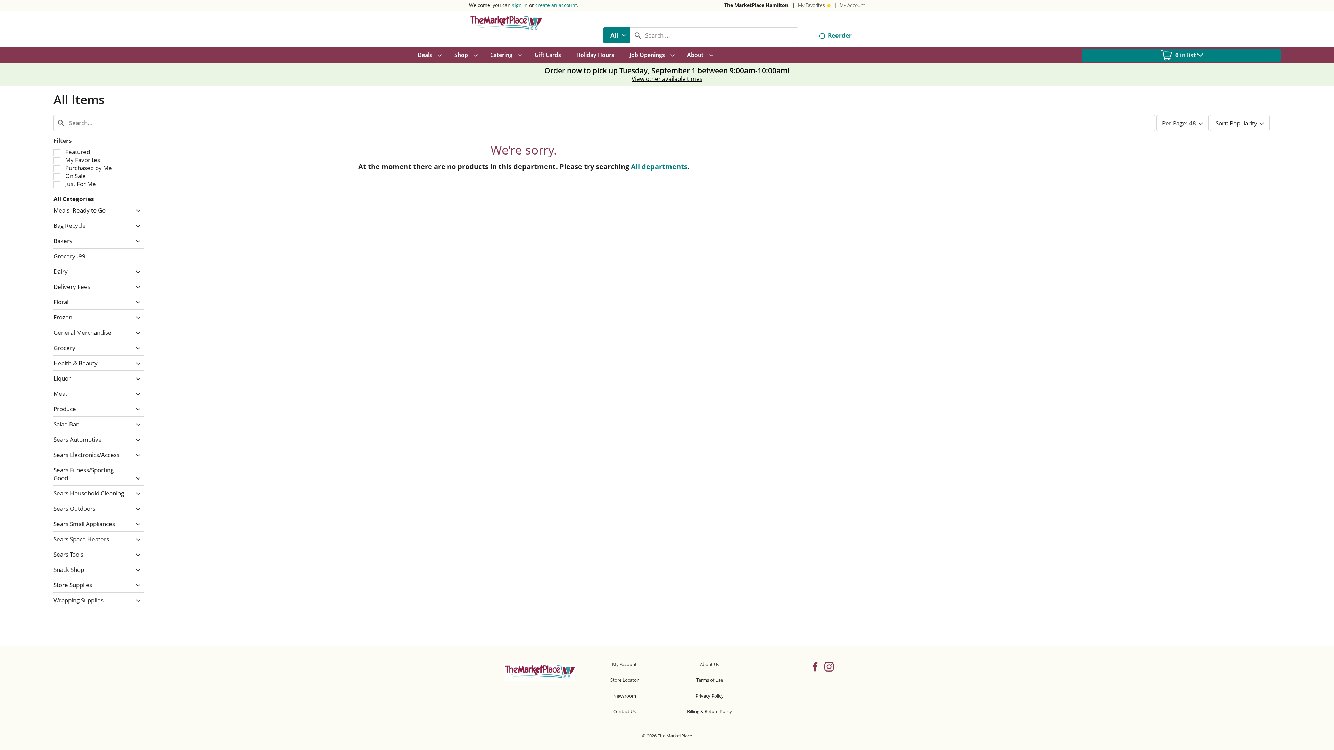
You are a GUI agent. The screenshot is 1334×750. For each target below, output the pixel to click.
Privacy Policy (709, 696)
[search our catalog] (637, 35)
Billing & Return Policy (709, 711)
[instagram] (829, 666)
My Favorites (811, 5)
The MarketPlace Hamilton (756, 5)
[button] (136, 211)
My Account (852, 5)
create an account (556, 5)
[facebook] (815, 666)
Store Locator (624, 680)
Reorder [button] (840, 35)
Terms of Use (709, 680)
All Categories (73, 199)
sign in (520, 5)
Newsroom (624, 696)
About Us (709, 664)
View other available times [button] (667, 79)
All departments (659, 166)
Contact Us (624, 711)
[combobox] (616, 35)
